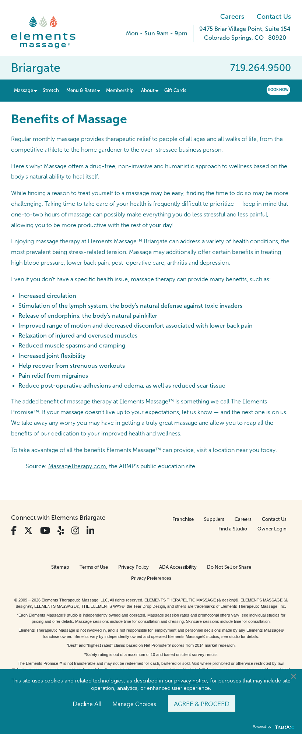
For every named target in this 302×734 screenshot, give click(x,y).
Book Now (278, 90)
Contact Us (274, 16)
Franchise (183, 519)
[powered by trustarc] (284, 727)
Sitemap (60, 567)
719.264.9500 (260, 68)
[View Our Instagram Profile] (75, 531)
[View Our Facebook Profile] (14, 531)
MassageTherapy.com (77, 466)
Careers (232, 16)
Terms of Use (94, 567)
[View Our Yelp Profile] (61, 531)
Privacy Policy (133, 567)
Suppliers (214, 519)
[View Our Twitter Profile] (28, 531)
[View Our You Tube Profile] (45, 531)
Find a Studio (232, 529)
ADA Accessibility (178, 567)
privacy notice (190, 680)
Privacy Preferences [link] (151, 578)
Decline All (87, 703)
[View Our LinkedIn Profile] (90, 531)
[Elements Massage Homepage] (49, 32)
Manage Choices (134, 703)
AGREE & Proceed (201, 703)
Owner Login (272, 529)
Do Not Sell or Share (229, 567)
